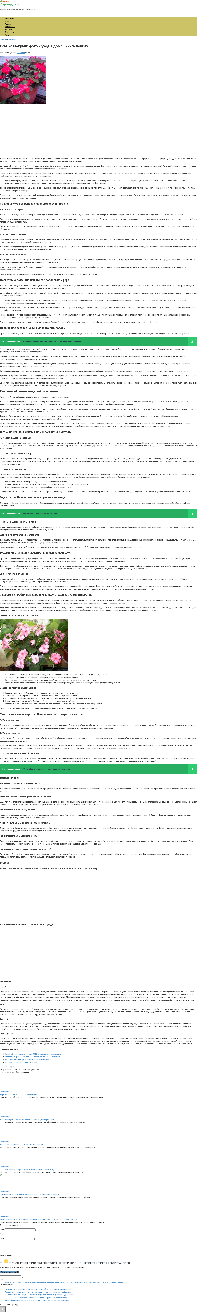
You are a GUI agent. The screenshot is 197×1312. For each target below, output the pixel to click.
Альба (26, 1282)
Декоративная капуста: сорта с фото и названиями (21, 1144)
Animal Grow (3, 1282)
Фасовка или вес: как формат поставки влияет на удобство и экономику (36, 1297)
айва (59, 1282)
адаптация (47, 1282)
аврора (36, 1282)
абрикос (31, 1282)
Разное (8, 35)
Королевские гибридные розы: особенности (19, 1094)
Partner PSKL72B (15, 1282)
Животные (9, 18)
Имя (2, 1229)
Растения (8, 24)
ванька (4, 1067)
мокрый (11, 1067)
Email (3, 1234)
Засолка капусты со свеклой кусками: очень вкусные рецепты (27, 1119)
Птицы (7, 21)
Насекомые (10, 27)
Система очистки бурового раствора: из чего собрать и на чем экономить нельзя (39, 1289)
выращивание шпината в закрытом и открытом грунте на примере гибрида (37, 1300)
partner (9, 1282)
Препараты (9, 32)
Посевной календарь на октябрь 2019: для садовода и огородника (33, 1054)
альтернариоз (112, 1282)
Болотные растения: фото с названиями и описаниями (28, 1059)
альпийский (105, 1282)
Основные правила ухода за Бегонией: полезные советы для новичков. (30, 1194)
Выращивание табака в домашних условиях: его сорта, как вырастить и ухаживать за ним (38, 1219)
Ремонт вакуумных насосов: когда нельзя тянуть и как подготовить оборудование (40, 1292)
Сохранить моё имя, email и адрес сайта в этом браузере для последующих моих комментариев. (43, 1267)
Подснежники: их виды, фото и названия (22, 1062)
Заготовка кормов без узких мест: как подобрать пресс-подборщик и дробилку (39, 1295)
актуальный (89, 1282)
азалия (52, 1282)
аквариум (64, 1282)
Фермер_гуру (10, 4)
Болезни (8, 29)
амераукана (119, 1282)
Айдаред (22, 1282)
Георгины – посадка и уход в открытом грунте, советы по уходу (27, 1169)
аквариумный (72, 1282)
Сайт (2, 1239)
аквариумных (80, 1282)
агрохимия (41, 1282)
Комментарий (6, 1256)
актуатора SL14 (97, 1282)
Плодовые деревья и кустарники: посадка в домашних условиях (32, 1057)
